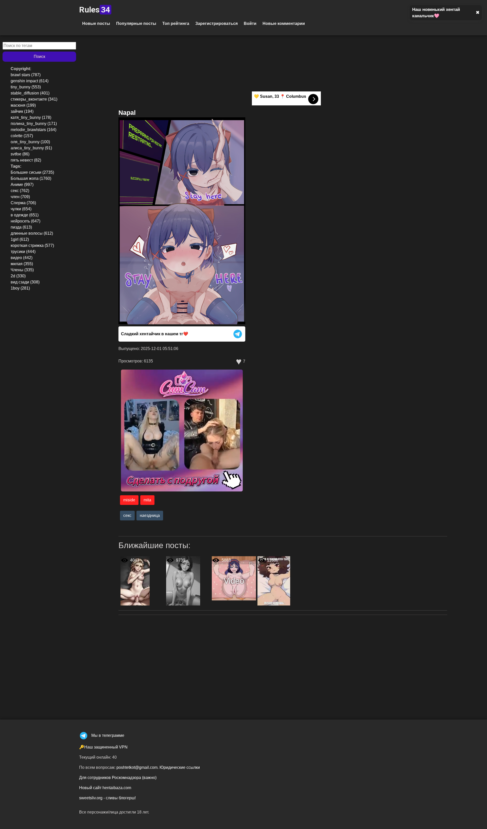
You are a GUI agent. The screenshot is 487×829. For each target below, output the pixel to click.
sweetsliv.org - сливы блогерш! (107, 798)
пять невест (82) (26, 160)
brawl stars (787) (26, 75)
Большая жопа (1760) (31, 178)
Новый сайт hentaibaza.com (105, 788)
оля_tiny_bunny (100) (30, 142)
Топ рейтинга (175, 23)
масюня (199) (23, 105)
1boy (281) (20, 288)
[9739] (183, 581)
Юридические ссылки (180, 767)
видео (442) (21, 258)
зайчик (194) (22, 111)
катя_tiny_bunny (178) (31, 117)
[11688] (273, 581)
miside (129, 500)
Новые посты (96, 23)
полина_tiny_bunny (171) (34, 123)
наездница (150, 515)
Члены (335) (22, 270)
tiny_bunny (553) (26, 87)
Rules (94, 9)
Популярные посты (136, 23)
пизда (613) (21, 227)
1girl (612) (20, 239)
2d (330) (18, 276)
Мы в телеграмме (107, 735)
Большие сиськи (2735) (32, 172)
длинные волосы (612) (32, 233)
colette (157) (22, 136)
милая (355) (22, 264)
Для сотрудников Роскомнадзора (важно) (117, 777)
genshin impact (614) (29, 81)
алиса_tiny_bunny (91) (31, 148)
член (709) (20, 197)
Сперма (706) (23, 203)
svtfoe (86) (20, 154)
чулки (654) (21, 209)
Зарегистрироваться (216, 23)
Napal (127, 112)
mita (147, 500)
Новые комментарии (284, 23)
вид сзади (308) (25, 282)
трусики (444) (23, 251)
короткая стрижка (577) (32, 245)
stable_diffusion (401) (30, 93)
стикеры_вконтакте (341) (34, 99)
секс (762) (20, 190)
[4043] (135, 581)
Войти (250, 23)
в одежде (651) (25, 215)
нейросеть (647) (25, 221)
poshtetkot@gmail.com (137, 767)
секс (127, 515)
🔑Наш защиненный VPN (103, 747)
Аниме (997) (22, 184)
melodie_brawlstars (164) (33, 129)
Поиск (39, 56)
